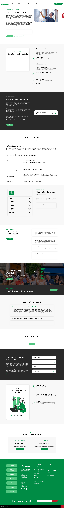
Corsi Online (37, 3)
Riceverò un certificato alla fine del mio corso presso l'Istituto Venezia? (29, 323)
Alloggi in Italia (24, 3)
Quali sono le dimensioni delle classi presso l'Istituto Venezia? (27, 318)
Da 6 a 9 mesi (22, 193)
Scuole (12, 3)
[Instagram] (24, 489)
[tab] (32, 141)
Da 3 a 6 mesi (17, 193)
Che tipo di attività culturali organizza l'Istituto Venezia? (25, 306)
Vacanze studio (17, 3)
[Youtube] (21, 489)
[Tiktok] (26, 489)
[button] (32, 307)
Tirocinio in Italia (31, 3)
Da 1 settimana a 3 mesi (11, 192)
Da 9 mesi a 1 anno (28, 193)
